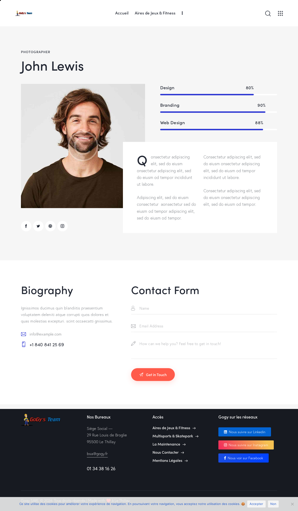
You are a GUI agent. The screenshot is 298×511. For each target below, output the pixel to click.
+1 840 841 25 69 (47, 344)
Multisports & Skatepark (172, 435)
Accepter (256, 504)
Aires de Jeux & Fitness (171, 427)
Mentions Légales (167, 460)
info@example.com (46, 334)
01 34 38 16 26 (101, 468)
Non (273, 504)
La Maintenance (166, 444)
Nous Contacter (165, 452)
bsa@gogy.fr (97, 453)
